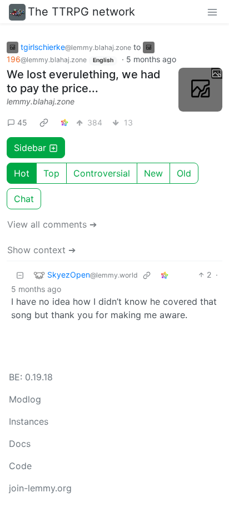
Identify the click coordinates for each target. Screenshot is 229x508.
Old (184, 173)
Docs (20, 443)
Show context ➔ (41, 249)
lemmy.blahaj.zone (40, 101)
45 (22, 122)
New (153, 173)
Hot (21, 173)
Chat (24, 198)
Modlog (25, 399)
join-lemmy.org (40, 488)
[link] (44, 122)
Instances (28, 421)
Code (20, 465)
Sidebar (30, 147)
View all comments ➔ (52, 224)
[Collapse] (20, 274)
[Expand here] (200, 90)
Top (51, 173)
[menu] (212, 11)
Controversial (101, 173)
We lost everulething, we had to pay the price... (84, 81)
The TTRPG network (81, 11)
